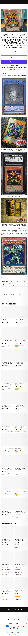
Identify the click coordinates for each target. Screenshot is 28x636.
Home (4, 34)
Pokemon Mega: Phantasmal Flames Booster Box (6, 540)
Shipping (8, 53)
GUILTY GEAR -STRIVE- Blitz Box (20, 565)
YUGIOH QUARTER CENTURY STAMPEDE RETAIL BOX (20, 540)
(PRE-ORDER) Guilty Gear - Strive (6, 565)
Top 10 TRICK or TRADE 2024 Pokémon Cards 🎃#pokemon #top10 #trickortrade (20, 447)
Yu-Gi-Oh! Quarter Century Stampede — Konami (6, 591)
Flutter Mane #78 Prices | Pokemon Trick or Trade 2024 (20, 490)
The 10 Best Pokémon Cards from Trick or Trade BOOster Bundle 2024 (7, 363)
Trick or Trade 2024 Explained (19, 384)
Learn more (17, 69)
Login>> (6, 549)
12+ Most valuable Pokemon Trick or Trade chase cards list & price (20, 512)
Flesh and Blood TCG (19, 319)
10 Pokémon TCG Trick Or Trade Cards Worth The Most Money (20, 363)
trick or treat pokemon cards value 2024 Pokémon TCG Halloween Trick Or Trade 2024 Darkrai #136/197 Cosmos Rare (20, 469)
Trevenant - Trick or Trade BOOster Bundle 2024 (6, 512)
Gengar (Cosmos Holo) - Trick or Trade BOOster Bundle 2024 (20, 427)
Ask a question (14, 290)
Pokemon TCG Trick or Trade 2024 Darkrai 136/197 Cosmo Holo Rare (7, 406)
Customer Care (13, 619)
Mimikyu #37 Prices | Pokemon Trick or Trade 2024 (7, 469)
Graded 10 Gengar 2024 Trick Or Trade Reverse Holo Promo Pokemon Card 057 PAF (20, 341)
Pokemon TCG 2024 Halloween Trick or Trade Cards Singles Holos (7, 384)
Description (4, 73)
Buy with (14, 61)
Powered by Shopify (14, 634)
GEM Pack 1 (4, 319)
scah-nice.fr (3, 6)
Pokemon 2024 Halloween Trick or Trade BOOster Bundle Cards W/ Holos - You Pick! (7, 447)
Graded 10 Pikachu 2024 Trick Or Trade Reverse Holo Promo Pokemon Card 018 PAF (7, 341)
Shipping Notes (5, 277)
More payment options (14, 65)
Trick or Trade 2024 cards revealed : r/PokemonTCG (6, 427)
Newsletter (13, 623)
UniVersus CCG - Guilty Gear (20, 591)
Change (22, 281)
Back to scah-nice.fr (15, 609)
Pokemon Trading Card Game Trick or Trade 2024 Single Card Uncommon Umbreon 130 (20, 406)
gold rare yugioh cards (13, 34)
